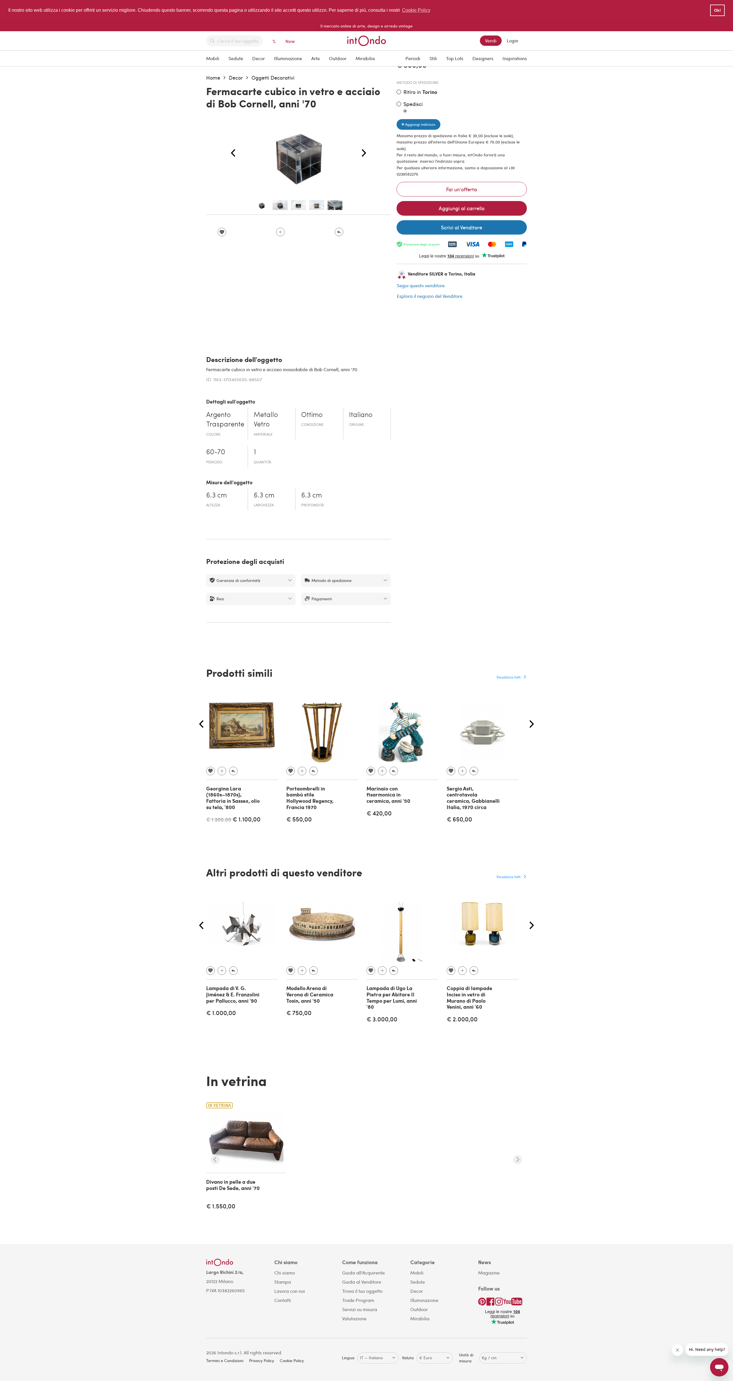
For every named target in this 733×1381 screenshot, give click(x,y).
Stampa (282, 1282)
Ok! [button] (717, 10)
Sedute (235, 58)
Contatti (282, 1300)
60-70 (215, 452)
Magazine (489, 1273)
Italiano (361, 415)
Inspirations (515, 58)
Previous (233, 153)
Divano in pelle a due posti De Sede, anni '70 (233, 1185)
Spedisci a (413, 107)
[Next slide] (517, 1159)
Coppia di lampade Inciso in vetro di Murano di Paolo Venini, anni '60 (469, 997)
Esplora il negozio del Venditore (429, 296)
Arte (315, 58)
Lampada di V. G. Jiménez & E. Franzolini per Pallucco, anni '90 (232, 994)
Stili (433, 58)
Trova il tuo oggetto (362, 1291)
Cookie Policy (292, 1360)
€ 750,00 (299, 1012)
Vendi (490, 41)
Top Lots (454, 58)
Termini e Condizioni (224, 1360)
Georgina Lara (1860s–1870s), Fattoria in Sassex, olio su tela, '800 (233, 798)
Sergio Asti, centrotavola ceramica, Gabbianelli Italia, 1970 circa (473, 798)
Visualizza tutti (508, 676)
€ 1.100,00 (246, 819)
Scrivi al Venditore (461, 227)
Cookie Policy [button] (416, 10)
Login (512, 41)
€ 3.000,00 (381, 1019)
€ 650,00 (459, 819)
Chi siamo (284, 1273)
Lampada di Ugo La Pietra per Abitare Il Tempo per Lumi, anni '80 (391, 997)
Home (213, 77)
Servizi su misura (359, 1309)
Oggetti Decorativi (272, 77)
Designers (482, 58)
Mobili (212, 58)
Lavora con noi (289, 1291)
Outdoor (337, 58)
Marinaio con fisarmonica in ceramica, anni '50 (388, 794)
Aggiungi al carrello (461, 208)
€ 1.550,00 (220, 1206)
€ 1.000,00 (221, 1012)
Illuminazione (288, 58)
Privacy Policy (261, 1360)
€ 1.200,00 (218, 819)
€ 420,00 (379, 813)
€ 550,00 (299, 819)
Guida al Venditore (361, 1282)
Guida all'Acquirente (363, 1273)
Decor (258, 58)
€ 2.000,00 (462, 1019)
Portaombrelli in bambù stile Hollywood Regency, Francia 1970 (310, 798)
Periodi (412, 58)
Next (364, 153)
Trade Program (358, 1300)
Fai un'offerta (461, 189)
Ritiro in (420, 92)
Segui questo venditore (421, 285)
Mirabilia (365, 58)
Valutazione (354, 1318)
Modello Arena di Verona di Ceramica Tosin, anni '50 (309, 994)
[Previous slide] (215, 1159)
